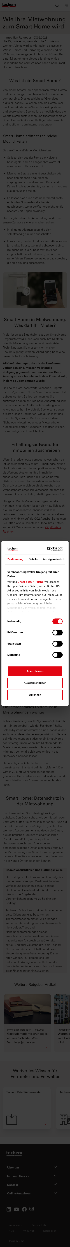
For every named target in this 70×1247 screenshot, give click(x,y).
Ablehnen (35, 694)
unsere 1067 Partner (31, 581)
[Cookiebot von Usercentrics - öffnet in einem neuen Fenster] (48, 549)
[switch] (57, 632)
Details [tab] (33, 559)
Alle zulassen (35, 671)
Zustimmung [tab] (15, 559)
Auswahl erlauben (35, 682)
